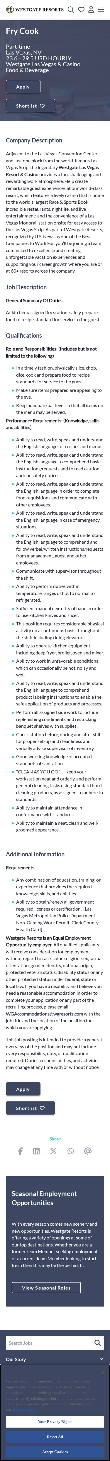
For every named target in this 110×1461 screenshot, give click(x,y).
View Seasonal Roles (46, 1287)
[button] (71, 9)
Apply (23, 86)
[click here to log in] (91, 9)
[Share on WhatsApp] (70, 1152)
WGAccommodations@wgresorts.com (44, 1013)
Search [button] (96, 1343)
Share (55, 1138)
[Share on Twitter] (53, 1152)
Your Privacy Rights (55, 1421)
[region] (55, 1412)
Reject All (55, 1437)
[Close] (103, 1372)
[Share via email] (88, 1152)
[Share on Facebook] (20, 1152)
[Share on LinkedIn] (36, 1152)
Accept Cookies (55, 1452)
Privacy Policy (25, 1410)
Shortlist (26, 105)
